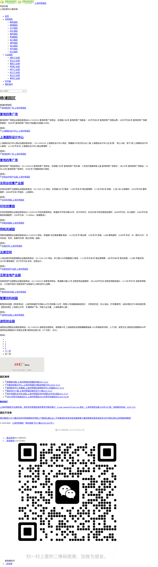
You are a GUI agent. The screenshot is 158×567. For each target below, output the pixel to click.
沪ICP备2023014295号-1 (44, 423)
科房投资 (68, 418)
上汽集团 (42, 418)
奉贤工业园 (15, 78)
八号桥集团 (59, 418)
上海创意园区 (40, 3)
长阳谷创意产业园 (12, 183)
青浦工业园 (15, 67)
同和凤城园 (7, 229)
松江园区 (14, 52)
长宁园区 (14, 28)
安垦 (93, 418)
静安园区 (14, 22)
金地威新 (75, 418)
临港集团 (127, 418)
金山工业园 (15, 75)
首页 (7, 16)
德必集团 (4, 418)
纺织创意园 (23, 418)
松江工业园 (15, 72)
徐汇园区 (14, 31)
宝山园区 (14, 46)
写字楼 (8, 81)
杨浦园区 (14, 37)
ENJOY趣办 (13, 418)
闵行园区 (14, 49)
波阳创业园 (7, 321)
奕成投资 (99, 418)
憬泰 (89, 418)
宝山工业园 (15, 61)
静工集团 (83, 418)
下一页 (8, 351)
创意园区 (9, 19)
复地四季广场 (9, 114)
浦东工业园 (15, 58)
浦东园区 (14, 43)
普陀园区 (14, 34)
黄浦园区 (14, 25)
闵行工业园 (15, 69)
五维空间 (6, 252)
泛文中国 (107, 418)
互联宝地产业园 (10, 275)
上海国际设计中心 (12, 137)
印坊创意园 (7, 206)
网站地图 (29, 423)
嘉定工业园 (15, 64)
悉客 (121, 418)
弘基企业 (50, 418)
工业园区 (9, 55)
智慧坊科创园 (9, 298)
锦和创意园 (33, 418)
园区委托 (9, 84)
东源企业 (115, 418)
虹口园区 (14, 40)
